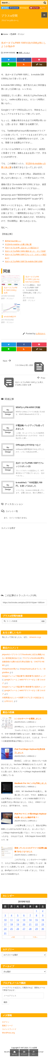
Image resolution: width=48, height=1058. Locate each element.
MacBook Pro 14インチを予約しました (30, 783)
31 (5, 933)
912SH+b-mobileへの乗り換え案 (18, 244)
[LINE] (8, 64)
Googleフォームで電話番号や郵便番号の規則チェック (24, 676)
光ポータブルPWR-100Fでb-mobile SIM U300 (23, 261)
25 (11, 928)
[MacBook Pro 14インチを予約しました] (7, 787)
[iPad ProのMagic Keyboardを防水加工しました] (7, 753)
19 (18, 924)
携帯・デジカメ (18, 34)
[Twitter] (8, 60)
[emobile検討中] (10, 309)
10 (5, 919)
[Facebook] (24, 60)
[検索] (45, 3)
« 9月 (13, 937)
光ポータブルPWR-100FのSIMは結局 (10, 290)
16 (42, 919)
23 (42, 924)
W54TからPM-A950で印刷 (28, 407)
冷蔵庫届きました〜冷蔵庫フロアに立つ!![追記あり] (23, 697)
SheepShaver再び (9, 669)
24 (5, 928)
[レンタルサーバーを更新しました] (7, 723)
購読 (5, 1002)
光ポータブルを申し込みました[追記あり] (22, 247)
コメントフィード (9, 1029)
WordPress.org (8, 1032)
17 (5, 924)
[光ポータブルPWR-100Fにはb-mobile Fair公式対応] (33, 288)
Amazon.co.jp (35, 637)
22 (36, 924)
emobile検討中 (10, 316)
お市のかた (41, 333)
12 (18, 919)
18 (11, 924)
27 (24, 928)
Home (5, 34)
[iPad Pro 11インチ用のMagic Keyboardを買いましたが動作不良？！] (7, 818)
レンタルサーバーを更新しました (27, 718)
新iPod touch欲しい (13, 241)
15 (36, 919)
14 (30, 919)
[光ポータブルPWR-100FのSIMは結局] (10, 280)
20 (24, 924)
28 (30, 928)
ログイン (5, 1022)
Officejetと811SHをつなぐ (28, 444)
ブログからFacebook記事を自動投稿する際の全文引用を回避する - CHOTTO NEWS (23, 661)
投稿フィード (7, 1025)
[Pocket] (39, 60)
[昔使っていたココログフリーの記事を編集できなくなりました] (7, 852)
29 (36, 928)
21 (30, 924)
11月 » (35, 937)
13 (24, 919)
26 (18, 928)
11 (11, 919)
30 (42, 928)
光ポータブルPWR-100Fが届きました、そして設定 (25, 251)
